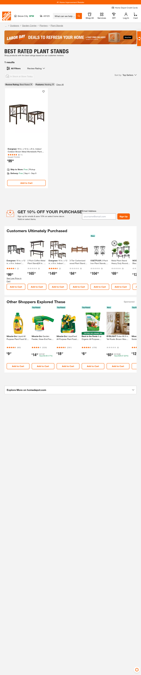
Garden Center (29, 25)
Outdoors (14, 25)
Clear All (60, 84)
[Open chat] (139, 38)
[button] (126, 75)
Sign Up (124, 216)
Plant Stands (57, 25)
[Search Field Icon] (79, 16)
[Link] (26, 138)
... (5, 26)
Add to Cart (26, 183)
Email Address (89, 211)
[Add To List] (43, 91)
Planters (44, 25)
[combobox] (64, 16)
